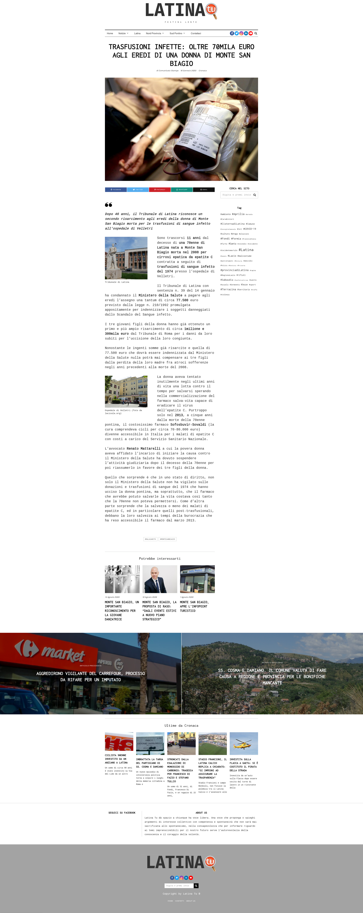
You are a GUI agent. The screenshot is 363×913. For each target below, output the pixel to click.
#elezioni (244, 234)
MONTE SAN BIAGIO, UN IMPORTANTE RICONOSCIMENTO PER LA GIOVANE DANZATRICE (122, 610)
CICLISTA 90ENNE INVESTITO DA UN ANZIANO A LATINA (116, 759)
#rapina (253, 270)
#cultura (225, 234)
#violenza (224, 295)
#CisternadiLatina (232, 223)
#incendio (242, 244)
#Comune (250, 223)
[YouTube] (251, 33)
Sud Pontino (176, 33)
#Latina (246, 249)
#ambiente (225, 214)
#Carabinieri (227, 219)
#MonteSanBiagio (167, 539)
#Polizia (223, 265)
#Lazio (232, 255)
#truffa (254, 290)
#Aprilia (238, 214)
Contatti (179, 901)
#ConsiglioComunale (228, 229)
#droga (234, 234)
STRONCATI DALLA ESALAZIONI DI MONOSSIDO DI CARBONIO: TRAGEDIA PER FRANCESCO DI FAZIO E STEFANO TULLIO (180, 770)
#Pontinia (232, 265)
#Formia (236, 238)
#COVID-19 (249, 228)
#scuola (224, 284)
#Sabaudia (226, 279)
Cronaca (203, 70)
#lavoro (223, 256)
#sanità (252, 280)
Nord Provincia (153, 33)
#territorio (243, 289)
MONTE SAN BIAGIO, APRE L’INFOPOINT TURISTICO (194, 606)
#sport (252, 284)
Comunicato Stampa (169, 70)
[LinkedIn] (246, 33)
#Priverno (241, 265)
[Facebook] (232, 33)
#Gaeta (232, 243)
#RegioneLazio (227, 275)
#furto (223, 244)
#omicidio (247, 261)
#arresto (249, 214)
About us (190, 901)
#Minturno (238, 261)
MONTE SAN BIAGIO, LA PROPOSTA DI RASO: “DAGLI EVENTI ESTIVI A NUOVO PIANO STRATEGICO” (160, 610)
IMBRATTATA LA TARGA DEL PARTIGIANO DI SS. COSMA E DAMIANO (149, 763)
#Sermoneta (235, 285)
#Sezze (244, 284)
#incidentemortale (228, 250)
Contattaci (196, 33)
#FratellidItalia (249, 239)
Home (110, 33)
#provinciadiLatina (234, 270)
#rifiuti (241, 275)
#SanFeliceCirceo (241, 280)
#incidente (253, 244)
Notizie (122, 33)
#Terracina (228, 289)
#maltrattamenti (226, 261)
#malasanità (150, 539)
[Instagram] (241, 33)
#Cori (239, 229)
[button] (254, 195)
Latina (137, 33)
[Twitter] (237, 33)
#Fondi (225, 238)
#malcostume (245, 256)
